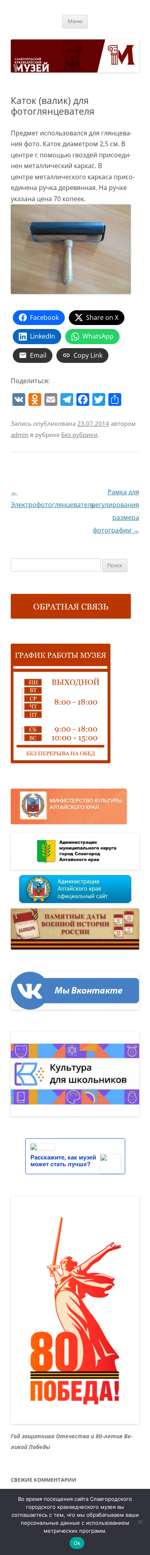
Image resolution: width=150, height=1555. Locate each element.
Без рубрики (79, 435)
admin (19, 435)
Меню (75, 21)
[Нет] (140, 1522)
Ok (77, 1543)
